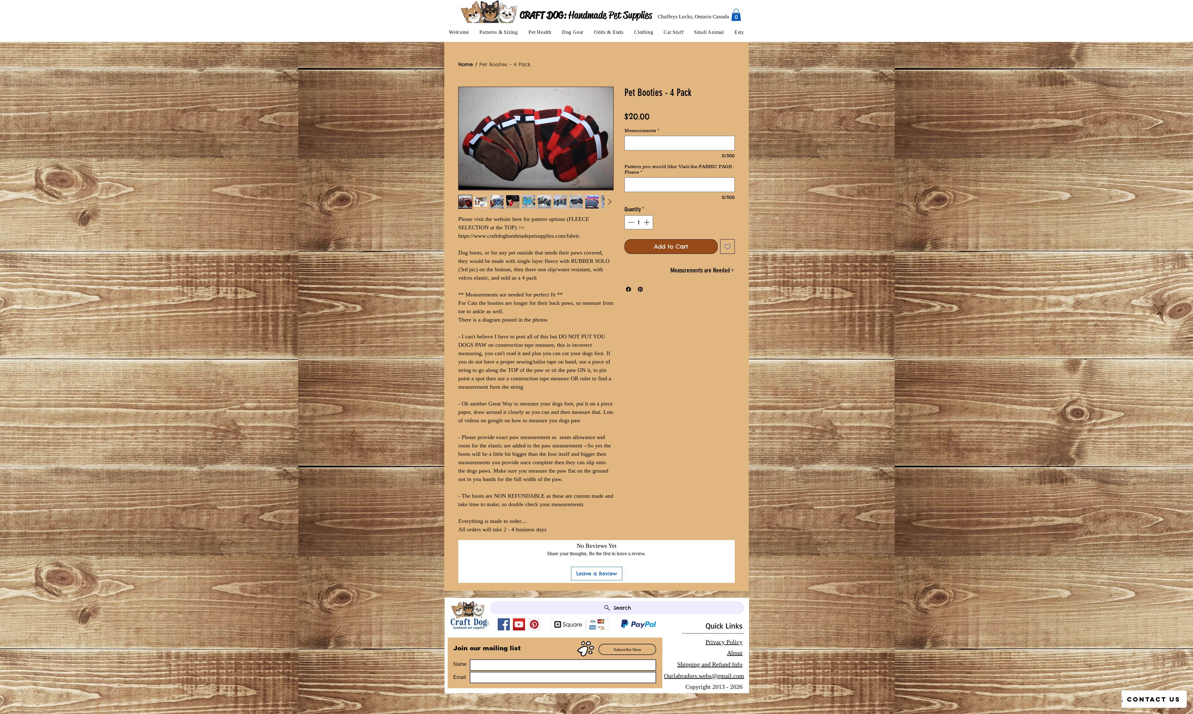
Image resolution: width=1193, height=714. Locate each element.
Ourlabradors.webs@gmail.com (704, 675)
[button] (499, 32)
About (735, 652)
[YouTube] (519, 624)
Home (465, 64)
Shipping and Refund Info (710, 664)
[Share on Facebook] (628, 289)
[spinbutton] (639, 222)
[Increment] (647, 222)
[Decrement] (630, 222)
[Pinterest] (534, 624)
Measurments (642, 130)
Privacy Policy (724, 641)
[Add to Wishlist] (727, 246)
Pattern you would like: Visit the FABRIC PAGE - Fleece (679, 169)
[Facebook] (504, 624)
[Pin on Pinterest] (640, 289)
